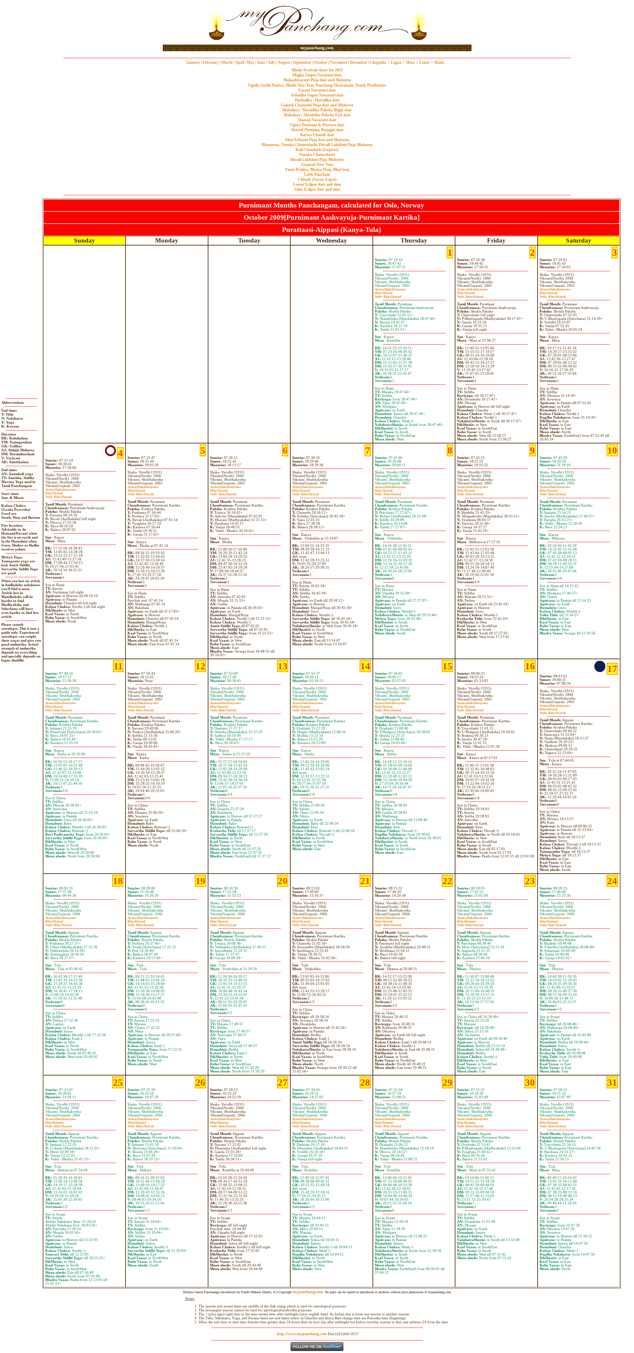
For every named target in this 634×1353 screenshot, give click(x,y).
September (302, 62)
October (320, 62)
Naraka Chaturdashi (317, 154)
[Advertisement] (184, 22)
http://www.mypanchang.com (302, 1334)
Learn (424, 62)
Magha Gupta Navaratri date (317, 75)
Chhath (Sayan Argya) (317, 179)
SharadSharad (388, 294)
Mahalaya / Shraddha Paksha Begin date (317, 110)
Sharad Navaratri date (317, 120)
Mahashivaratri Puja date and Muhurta (317, 80)
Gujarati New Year (317, 164)
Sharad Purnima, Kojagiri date (317, 130)
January (193, 62)
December (358, 62)
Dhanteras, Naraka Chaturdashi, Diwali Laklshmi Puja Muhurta (317, 144)
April (239, 62)
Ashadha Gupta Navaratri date (317, 95)
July (271, 62)
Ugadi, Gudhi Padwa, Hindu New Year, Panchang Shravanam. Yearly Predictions (317, 85)
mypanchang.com (317, 47)
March (226, 62)
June (261, 62)
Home (439, 62)
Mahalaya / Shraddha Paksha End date (317, 115)
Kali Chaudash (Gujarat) (317, 149)
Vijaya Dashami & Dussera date (317, 125)
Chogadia (378, 62)
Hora (410, 62)
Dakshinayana (390, 289)
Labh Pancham (317, 174)
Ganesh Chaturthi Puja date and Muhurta (317, 105)
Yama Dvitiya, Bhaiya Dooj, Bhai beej (317, 169)
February (211, 62)
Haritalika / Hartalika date (317, 100)
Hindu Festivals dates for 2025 (317, 70)
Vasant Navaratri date (317, 90)
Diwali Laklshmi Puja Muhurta (317, 159)
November (338, 62)
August (284, 62)
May (250, 62)
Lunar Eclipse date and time (317, 184)
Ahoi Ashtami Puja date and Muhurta (317, 139)
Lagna (396, 62)
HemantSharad (470, 923)
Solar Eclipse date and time (317, 189)
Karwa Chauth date (317, 134)
